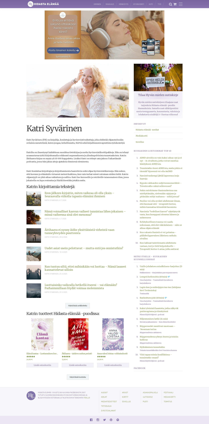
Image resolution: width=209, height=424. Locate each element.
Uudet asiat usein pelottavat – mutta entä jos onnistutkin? (84, 248)
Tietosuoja (106, 406)
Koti (151, 4)
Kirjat (104, 397)
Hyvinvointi (138, 4)
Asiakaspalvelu (150, 392)
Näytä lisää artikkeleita (77, 306)
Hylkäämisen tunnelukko (152, 347)
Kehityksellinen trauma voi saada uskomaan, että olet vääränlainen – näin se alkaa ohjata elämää (161, 225)
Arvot (125, 392)
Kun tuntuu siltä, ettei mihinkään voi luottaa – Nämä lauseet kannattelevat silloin (85, 268)
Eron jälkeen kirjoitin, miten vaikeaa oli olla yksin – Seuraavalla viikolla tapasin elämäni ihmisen (79, 194)
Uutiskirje (148, 397)
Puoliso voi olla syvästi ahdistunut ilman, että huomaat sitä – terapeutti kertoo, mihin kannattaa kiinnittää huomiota (160, 204)
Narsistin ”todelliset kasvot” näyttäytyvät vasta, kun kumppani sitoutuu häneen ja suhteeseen (160, 214)
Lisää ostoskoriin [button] (42, 365)
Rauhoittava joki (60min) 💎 (153, 298)
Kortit (125, 397)
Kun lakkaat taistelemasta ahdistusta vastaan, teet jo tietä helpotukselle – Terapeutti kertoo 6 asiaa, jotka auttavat (159, 246)
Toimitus (168, 401)
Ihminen (97, 4)
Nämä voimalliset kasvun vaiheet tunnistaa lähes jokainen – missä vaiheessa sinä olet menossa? (85, 213)
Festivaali (168, 392)
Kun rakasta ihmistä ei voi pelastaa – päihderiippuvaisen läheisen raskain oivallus (158, 235)
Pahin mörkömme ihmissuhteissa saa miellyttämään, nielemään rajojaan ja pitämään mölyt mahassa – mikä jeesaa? (159, 193)
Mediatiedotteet (109, 401)
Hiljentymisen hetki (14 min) (154, 319)
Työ (159, 4)
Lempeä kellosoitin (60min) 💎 (155, 277)
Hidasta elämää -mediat (147, 130)
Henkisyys (123, 4)
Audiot (104, 392)
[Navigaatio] (181, 4)
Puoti (145, 401)
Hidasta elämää (57, 4)
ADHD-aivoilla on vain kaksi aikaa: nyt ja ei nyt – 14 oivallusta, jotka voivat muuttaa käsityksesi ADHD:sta (161, 161)
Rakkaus (110, 4)
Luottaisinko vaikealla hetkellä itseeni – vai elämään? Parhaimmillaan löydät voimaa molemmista (81, 286)
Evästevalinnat (108, 410)
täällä (87, 398)
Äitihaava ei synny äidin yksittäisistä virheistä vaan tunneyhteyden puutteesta (79, 231)
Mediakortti (141, 136)
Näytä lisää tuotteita (78, 377)
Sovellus (140, 142)
